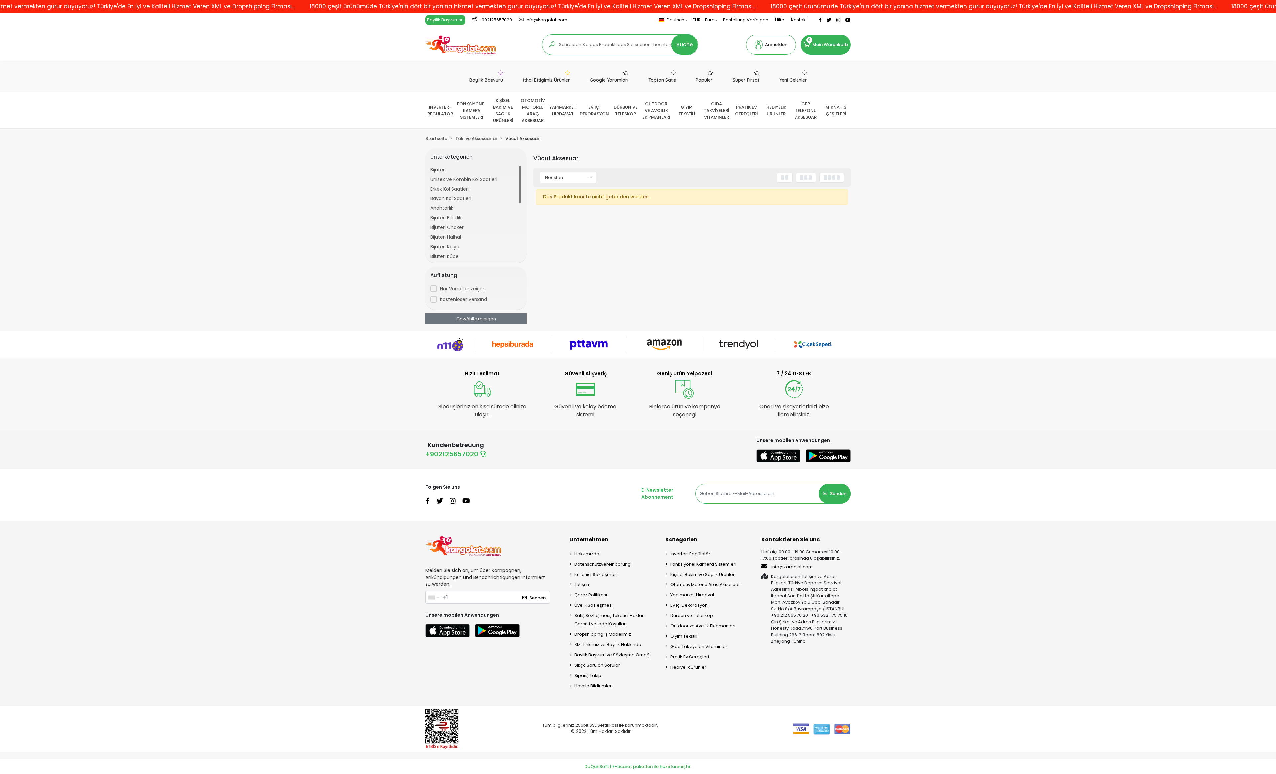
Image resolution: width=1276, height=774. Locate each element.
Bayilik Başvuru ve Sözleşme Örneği (612, 655)
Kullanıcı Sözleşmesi (596, 574)
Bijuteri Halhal (445, 237)
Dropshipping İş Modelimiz (602, 634)
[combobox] (433, 597)
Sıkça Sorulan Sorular (597, 665)
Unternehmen (588, 539)
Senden (838, 493)
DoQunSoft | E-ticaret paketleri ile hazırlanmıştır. (638, 766)
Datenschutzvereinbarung (602, 564)
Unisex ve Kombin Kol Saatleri (463, 179)
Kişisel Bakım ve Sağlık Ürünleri (703, 574)
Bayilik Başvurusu (445, 20)
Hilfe (779, 20)
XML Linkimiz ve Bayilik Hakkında (607, 644)
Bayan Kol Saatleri (450, 198)
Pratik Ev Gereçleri (689, 657)
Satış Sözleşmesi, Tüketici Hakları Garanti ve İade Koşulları (609, 619)
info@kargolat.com (792, 567)
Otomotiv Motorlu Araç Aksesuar (705, 584)
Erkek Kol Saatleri (449, 189)
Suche (684, 44)
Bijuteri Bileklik (445, 217)
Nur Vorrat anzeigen (463, 288)
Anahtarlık (441, 208)
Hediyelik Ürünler (688, 667)
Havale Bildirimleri (593, 686)
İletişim (581, 584)
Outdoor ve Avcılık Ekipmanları (702, 626)
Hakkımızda (586, 554)
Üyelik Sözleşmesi (593, 605)
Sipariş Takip (587, 675)
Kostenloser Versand (463, 299)
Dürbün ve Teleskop (691, 615)
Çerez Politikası (590, 595)
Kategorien (681, 539)
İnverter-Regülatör (690, 554)
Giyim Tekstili (683, 636)
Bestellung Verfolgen (745, 20)
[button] (771, 45)
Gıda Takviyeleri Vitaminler (698, 646)
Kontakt (799, 20)
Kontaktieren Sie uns (790, 539)
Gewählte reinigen (476, 319)
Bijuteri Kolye (444, 246)
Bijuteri (438, 169)
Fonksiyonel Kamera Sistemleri (703, 564)
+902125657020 (452, 454)
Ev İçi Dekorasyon (689, 605)
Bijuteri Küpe (444, 256)
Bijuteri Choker (447, 227)
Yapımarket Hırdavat (692, 595)
